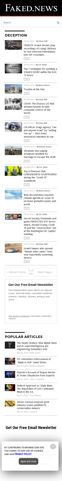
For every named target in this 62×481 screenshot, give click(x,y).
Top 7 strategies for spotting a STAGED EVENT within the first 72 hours (40, 72)
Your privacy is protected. (19, 316)
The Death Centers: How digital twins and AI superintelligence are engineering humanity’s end (37, 346)
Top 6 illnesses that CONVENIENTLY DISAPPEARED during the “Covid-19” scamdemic (40, 176)
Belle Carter (35, 353)
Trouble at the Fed (34, 89)
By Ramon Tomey (44, 147)
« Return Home (16, 272)
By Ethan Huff (41, 41)
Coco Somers (35, 395)
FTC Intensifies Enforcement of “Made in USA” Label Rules (34, 361)
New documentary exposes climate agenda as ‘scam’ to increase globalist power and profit (40, 200)
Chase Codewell (37, 379)
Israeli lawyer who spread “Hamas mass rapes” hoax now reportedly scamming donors (38, 253)
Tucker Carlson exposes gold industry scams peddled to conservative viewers (33, 405)
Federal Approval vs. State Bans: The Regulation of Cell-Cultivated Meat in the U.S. (35, 388)
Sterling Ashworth (37, 366)
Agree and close (28, 461)
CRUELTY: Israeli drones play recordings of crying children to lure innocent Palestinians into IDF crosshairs (40, 50)
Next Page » (45, 272)
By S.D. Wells (41, 65)
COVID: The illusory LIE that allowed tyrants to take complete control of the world (39, 108)
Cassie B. (33, 412)
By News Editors (43, 85)
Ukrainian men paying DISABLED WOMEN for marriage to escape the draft (39, 154)
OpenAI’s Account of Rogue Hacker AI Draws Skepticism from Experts (36, 374)
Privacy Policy (23, 454)
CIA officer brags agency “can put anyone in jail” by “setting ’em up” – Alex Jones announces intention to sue (40, 132)
